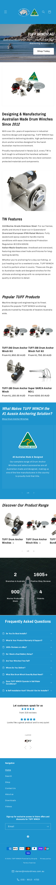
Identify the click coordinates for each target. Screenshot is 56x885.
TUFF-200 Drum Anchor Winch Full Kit (41, 349)
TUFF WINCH (17, 858)
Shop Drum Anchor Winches (15, 419)
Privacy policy (45, 858)
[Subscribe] (48, 826)
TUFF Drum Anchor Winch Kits (36, 541)
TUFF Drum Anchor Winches (12, 541)
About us (9, 794)
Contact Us (10, 788)
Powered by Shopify (29, 858)
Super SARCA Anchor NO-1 (40, 389)
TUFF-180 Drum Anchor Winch (14, 389)
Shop (7, 782)
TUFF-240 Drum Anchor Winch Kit (14, 349)
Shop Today (43, 51)
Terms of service (29, 863)
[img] (28, 709)
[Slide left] (22, 493)
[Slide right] (34, 493)
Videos (8, 806)
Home (8, 770)
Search (8, 776)
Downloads (10, 800)
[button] (5, 12)
